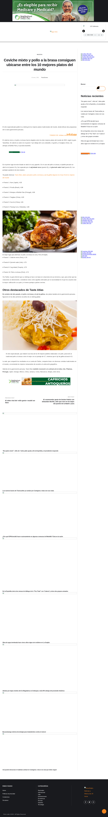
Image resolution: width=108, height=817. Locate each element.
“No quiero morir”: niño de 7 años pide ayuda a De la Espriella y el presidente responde (30, 451)
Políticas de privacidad (9, 793)
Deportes (40, 802)
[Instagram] (93, 802)
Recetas (39, 54)
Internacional (41, 792)
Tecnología (41, 804)
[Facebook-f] (85, 802)
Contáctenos (6, 797)
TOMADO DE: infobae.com (58, 135)
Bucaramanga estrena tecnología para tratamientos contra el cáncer (24, 732)
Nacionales (41, 790)
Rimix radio (6, 814)
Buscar (83, 84)
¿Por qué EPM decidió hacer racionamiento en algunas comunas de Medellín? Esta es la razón (33, 536)
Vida (39, 794)
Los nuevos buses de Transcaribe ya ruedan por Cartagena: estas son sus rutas (28, 490)
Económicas (41, 798)
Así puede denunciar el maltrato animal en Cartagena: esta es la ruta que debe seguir (30, 769)
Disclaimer (5, 800)
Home (4, 790)
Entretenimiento (42, 796)
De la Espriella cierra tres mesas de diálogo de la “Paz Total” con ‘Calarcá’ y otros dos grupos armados (35, 591)
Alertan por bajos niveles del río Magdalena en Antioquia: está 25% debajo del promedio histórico (34, 691)
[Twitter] (89, 802)
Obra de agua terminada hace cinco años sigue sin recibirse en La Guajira (26, 642)
